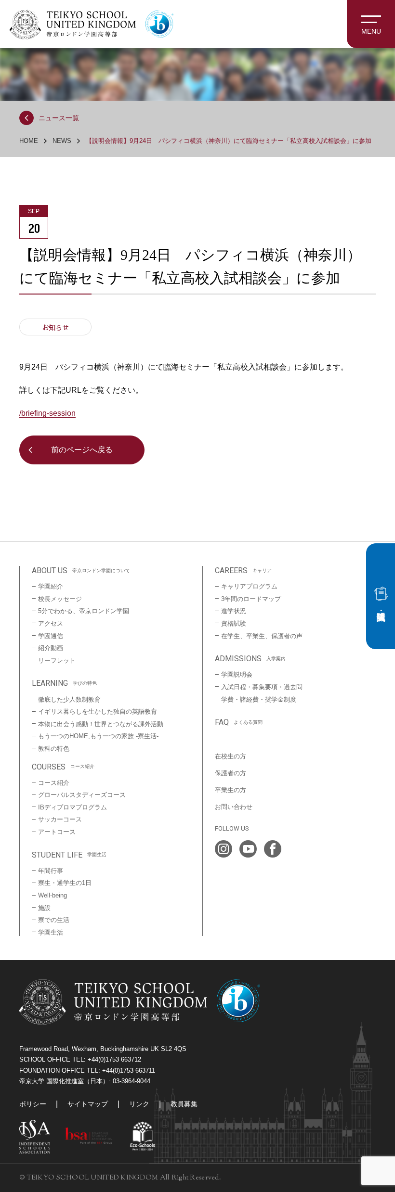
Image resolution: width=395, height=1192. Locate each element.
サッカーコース (60, 819)
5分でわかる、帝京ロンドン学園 (83, 611)
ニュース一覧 (59, 118)
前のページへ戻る (82, 450)
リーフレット (57, 660)
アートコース (57, 831)
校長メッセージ (60, 598)
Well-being (52, 895)
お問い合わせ (233, 806)
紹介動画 (50, 648)
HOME (28, 140)
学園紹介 (50, 586)
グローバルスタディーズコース (82, 794)
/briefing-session (47, 413)
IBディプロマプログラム (72, 807)
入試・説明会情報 (380, 596)
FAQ (239, 722)
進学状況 (233, 611)
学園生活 (50, 932)
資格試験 (233, 623)
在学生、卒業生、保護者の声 (262, 636)
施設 (44, 907)
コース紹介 (53, 782)
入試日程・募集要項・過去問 (262, 687)
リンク (139, 1104)
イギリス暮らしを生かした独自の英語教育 (97, 711)
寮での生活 (53, 919)
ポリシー (32, 1104)
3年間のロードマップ (251, 598)
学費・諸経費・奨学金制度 (258, 699)
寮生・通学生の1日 (65, 882)
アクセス (50, 623)
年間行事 (50, 870)
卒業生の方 (230, 790)
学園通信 (50, 636)
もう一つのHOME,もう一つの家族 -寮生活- (98, 736)
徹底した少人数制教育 (69, 699)
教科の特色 (53, 748)
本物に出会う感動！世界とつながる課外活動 (100, 724)
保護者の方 (230, 773)
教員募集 (184, 1104)
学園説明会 (236, 674)
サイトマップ (87, 1104)
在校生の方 (230, 756)
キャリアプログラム (249, 586)
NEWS (62, 140)
